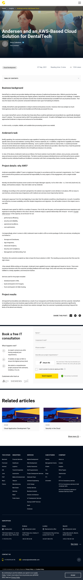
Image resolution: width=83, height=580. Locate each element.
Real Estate (15, 487)
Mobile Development (32, 459)
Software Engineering (33, 480)
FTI (46, 477)
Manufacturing (16, 484)
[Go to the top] (79, 560)
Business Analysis (32, 491)
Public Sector (16, 498)
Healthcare (15, 463)
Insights (61, 466)
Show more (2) (73, 436)
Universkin (48, 480)
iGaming (14, 491)
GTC (60, 477)
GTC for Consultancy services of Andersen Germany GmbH (67, 490)
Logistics (14, 466)
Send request (47, 376)
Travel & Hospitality (17, 470)
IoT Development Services (34, 498)
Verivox (47, 459)
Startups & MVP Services (33, 502)
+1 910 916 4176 (6, 539)
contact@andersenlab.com (30, 560)
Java (3, 473)
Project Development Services (35, 473)
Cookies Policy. (40, 569)
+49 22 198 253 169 (68, 539)
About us (61, 459)
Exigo (46, 473)
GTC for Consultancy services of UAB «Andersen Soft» (69, 485)
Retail (13, 494)
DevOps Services (31, 487)
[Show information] (64, 369)
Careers (61, 463)
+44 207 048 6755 (48, 539)
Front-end (4, 463)
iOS (3, 470)
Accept (73, 575)
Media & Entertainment (18, 477)
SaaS (28, 505)
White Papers (62, 470)
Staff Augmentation (32, 470)
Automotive (15, 473)
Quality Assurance (32, 466)
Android (4, 466)
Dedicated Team (31, 477)
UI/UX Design (30, 484)
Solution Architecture (33, 494)
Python (4, 484)
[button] (79, 3)
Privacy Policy (29, 569)
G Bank (47, 466)
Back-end (4, 459)
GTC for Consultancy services (67, 480)
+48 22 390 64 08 (27, 539)
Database (29, 509)
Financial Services (17, 459)
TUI (46, 470)
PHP (3, 477)
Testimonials (62, 473)
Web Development (32, 463)
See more (74, 544)
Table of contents (11, 78)
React (3, 480)
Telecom (14, 480)
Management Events (51, 463)
